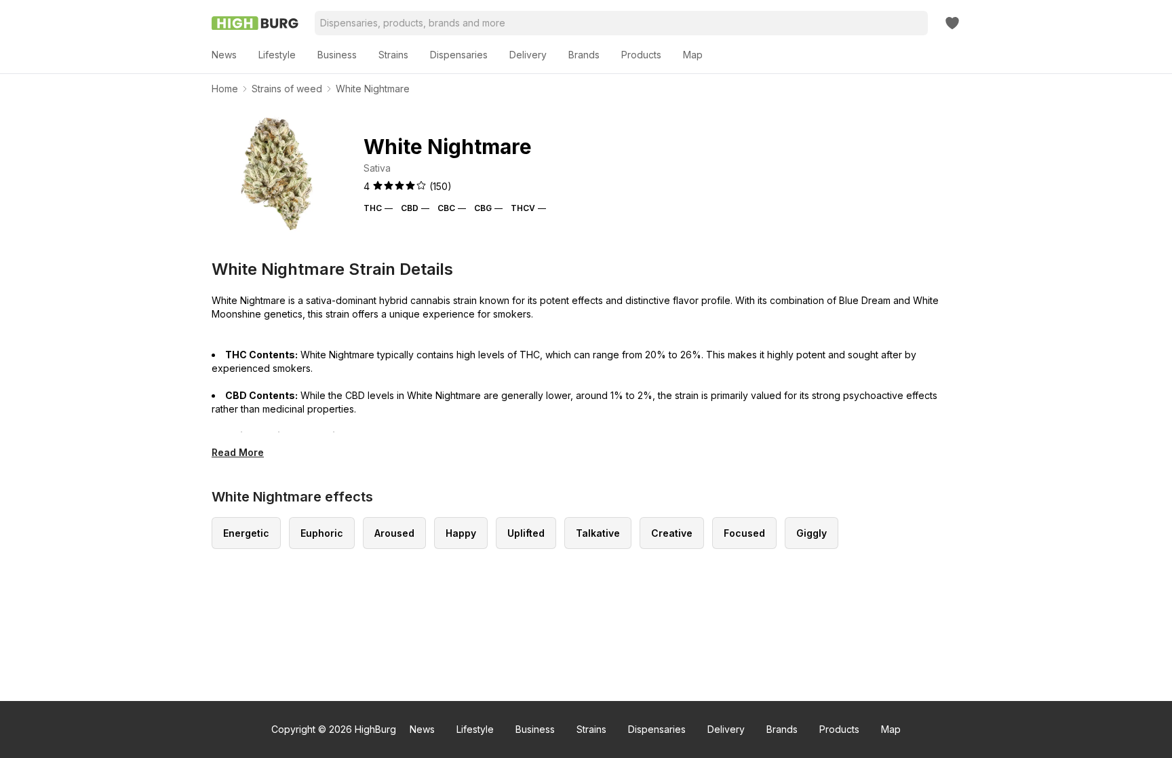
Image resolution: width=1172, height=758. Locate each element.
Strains (591, 729)
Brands (782, 729)
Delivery (726, 729)
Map (891, 729)
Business (535, 729)
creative (671, 533)
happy (461, 533)
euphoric (321, 533)
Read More (238, 452)
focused (744, 533)
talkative (598, 533)
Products (839, 729)
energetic (246, 533)
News (422, 729)
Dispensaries (657, 729)
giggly (811, 533)
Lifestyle (475, 729)
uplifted (526, 533)
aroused (394, 533)
